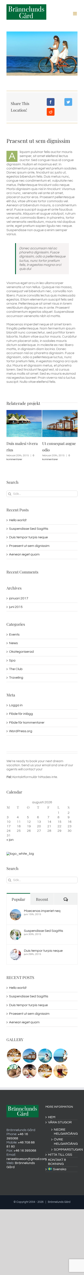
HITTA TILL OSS (60, 1154)
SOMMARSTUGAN (63, 1149)
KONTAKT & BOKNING (57, 1162)
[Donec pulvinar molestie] (13, 1071)
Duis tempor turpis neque (28, 537)
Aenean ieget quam (24, 554)
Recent (42, 899)
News (13, 643)
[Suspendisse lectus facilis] (60, 1055)
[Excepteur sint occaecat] (44, 1055)
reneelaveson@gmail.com (26, 1159)
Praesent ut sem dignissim (29, 546)
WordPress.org (20, 731)
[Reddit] (51, 112)
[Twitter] (68, 102)
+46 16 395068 (25, 1150)
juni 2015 (16, 607)
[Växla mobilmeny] (75, 13)
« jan (10, 839)
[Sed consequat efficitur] (60, 1071)
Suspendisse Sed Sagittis (28, 528)
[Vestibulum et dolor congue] (29, 1071)
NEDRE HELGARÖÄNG (63, 1131)
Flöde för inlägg (21, 713)
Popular (18, 899)
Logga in (16, 705)
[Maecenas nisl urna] (44, 1071)
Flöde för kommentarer (27, 722)
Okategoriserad (21, 651)
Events (14, 634)
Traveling (16, 677)
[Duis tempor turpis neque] (15, 951)
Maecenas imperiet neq (42, 911)
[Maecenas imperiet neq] (15, 911)
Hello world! (18, 520)
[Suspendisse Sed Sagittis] (15, 931)
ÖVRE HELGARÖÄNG (63, 1141)
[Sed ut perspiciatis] (29, 1055)
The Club (16, 669)
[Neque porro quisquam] (13, 1055)
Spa (12, 660)
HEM (51, 1117)
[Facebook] (51, 102)
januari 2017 (18, 598)
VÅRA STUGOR (60, 1122)
